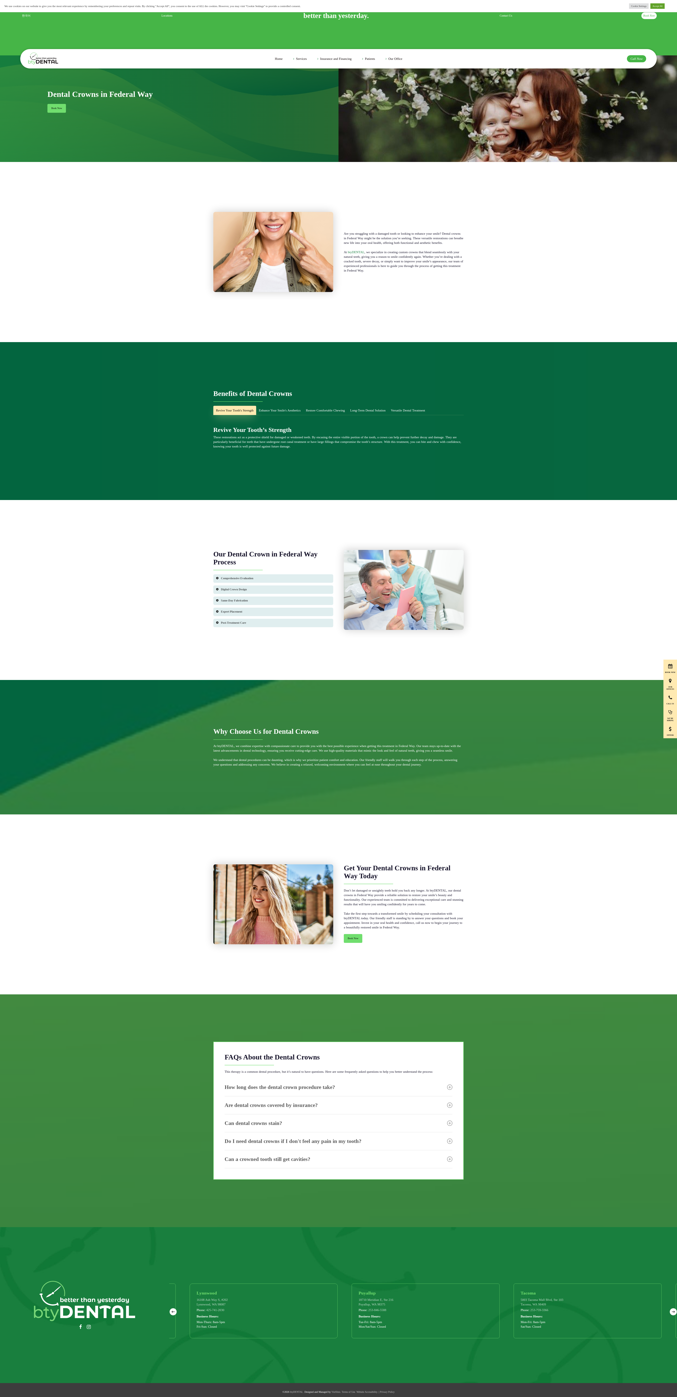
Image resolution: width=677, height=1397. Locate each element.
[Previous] (173, 1311)
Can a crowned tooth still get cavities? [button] (267, 1159)
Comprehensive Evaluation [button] (237, 578)
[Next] (673, 1311)
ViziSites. (336, 1392)
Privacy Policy (387, 1392)
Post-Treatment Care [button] (233, 622)
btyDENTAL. (297, 1392)
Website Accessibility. (367, 1392)
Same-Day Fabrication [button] (234, 600)
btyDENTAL (356, 252)
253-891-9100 (621, 1310)
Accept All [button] (657, 6)
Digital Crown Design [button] (234, 589)
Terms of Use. (349, 1392)
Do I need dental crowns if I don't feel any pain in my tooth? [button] (293, 1141)
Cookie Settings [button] (638, 6)
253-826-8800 (297, 1310)
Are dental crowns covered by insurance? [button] (271, 1105)
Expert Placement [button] (231, 611)
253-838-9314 (459, 1310)
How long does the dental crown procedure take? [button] (280, 1087)
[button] (56, 108)
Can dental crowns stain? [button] (253, 1123)
